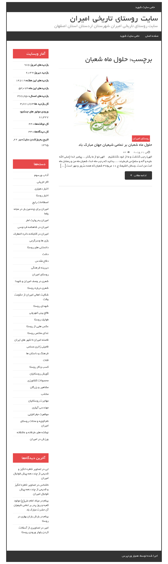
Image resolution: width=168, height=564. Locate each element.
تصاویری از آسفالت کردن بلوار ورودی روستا (34, 530)
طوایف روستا (41, 319)
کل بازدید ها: (41, 104)
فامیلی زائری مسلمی (38, 346)
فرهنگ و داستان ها (37, 353)
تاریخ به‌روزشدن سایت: (35, 139)
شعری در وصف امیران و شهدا (32, 281)
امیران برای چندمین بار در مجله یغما (31, 211)
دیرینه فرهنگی (40, 267)
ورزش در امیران (39, 439)
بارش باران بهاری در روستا (33, 518)
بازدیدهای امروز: (39, 65)
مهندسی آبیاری (40, 407)
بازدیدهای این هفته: (37, 80)
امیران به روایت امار (37, 220)
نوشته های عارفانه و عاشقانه (33, 432)
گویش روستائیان (39, 373)
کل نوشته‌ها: (41, 124)
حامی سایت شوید (145, 7)
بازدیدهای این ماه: (38, 88)
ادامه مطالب (139, 175)
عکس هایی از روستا (37, 326)
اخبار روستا (42, 195)
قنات (46, 360)
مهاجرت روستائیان (38, 400)
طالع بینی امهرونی (39, 313)
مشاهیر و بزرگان (39, 387)
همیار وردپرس (130, 556)
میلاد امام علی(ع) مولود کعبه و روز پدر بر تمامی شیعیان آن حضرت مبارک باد (31, 505)
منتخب (45, 394)
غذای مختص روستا (38, 333)
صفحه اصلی (151, 36)
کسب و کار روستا (39, 367)
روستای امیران (141, 138)
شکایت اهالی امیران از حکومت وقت (31, 297)
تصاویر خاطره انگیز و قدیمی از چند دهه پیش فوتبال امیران (31, 474)
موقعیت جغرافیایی (38, 414)
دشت (45, 254)
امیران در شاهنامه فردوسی (33, 227)
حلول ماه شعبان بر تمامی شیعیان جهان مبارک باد (115, 145)
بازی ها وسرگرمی (39, 240)
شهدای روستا (41, 306)
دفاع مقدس (42, 261)
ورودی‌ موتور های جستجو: (34, 112)
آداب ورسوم (41, 175)
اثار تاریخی (43, 182)
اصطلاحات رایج (40, 202)
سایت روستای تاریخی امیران (114, 18)
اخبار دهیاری (42, 188)
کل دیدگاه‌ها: (41, 132)
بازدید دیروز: (41, 73)
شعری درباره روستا (38, 288)
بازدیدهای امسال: (39, 96)
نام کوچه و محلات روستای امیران (34, 423)
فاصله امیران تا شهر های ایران (31, 340)
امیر (46, 527)
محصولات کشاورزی (38, 380)
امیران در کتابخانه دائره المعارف (31, 234)
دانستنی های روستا (38, 247)
